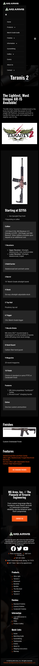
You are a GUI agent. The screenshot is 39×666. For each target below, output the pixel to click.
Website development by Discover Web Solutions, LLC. (20, 662)
